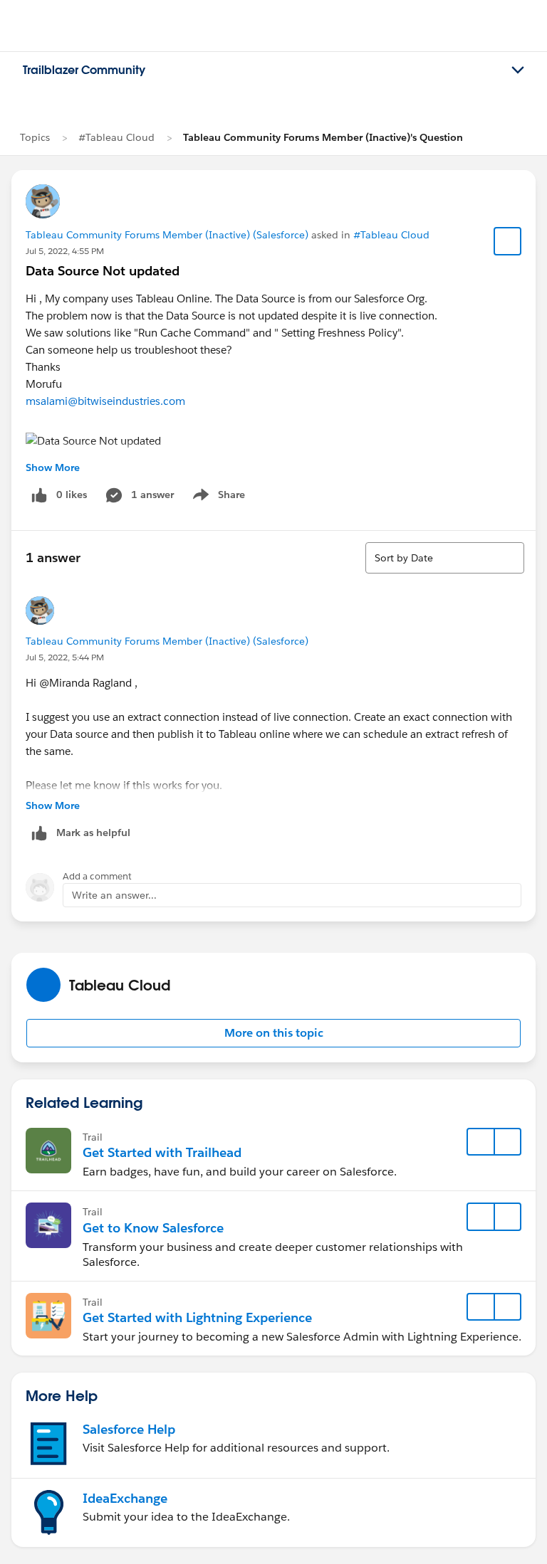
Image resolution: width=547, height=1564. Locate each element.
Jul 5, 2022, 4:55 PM (65, 251)
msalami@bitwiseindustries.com (105, 401)
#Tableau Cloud (116, 137)
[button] (273, 1033)
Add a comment (97, 876)
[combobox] (444, 558)
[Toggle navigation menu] (518, 70)
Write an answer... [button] (114, 895)
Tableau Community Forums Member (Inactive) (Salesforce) (167, 234)
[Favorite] (508, 241)
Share (217, 497)
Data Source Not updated (102, 271)
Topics (35, 137)
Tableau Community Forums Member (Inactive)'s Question (323, 137)
